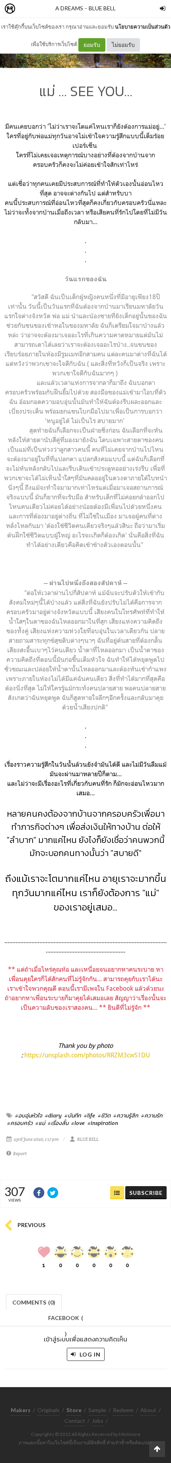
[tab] (34, 1301)
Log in (89, 1354)
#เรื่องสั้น (58, 1123)
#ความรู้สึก (125, 1115)
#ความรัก (152, 1115)
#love (78, 1123)
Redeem (123, 1410)
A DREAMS (69, 8)
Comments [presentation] (33, 1302)
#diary (53, 1115)
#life (89, 1115)
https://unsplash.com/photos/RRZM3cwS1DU (87, 1055)
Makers (27, 9)
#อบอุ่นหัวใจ (28, 1115)
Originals (48, 1410)
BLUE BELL (102, 8)
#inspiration (102, 1123)
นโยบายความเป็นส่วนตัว (142, 26)
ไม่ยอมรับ (123, 44)
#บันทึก (72, 1115)
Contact (74, 1420)
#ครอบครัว (20, 1123)
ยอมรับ (92, 44)
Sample (97, 1410)
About (148, 1410)
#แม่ (40, 1123)
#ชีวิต (104, 1115)
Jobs (97, 1420)
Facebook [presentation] (65, 1320)
